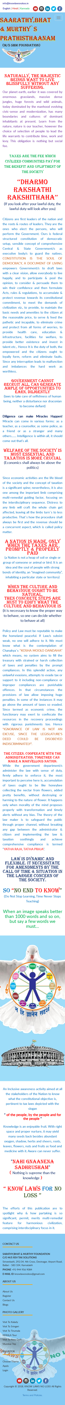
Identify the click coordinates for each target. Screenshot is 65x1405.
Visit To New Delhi (12, 1339)
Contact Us (9, 1300)
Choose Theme (11, 1361)
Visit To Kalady (10, 1322)
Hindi (15, 8)
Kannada (24, 8)
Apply (6, 1365)
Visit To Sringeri (11, 1326)
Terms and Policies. (32, 1395)
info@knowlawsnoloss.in (16, 3)
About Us (8, 1291)
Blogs (5, 1304)
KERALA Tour (10, 1335)
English (6, 8)
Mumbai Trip (9, 1344)
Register (7, 1295)
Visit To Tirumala (11, 1330)
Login (5, 1370)
